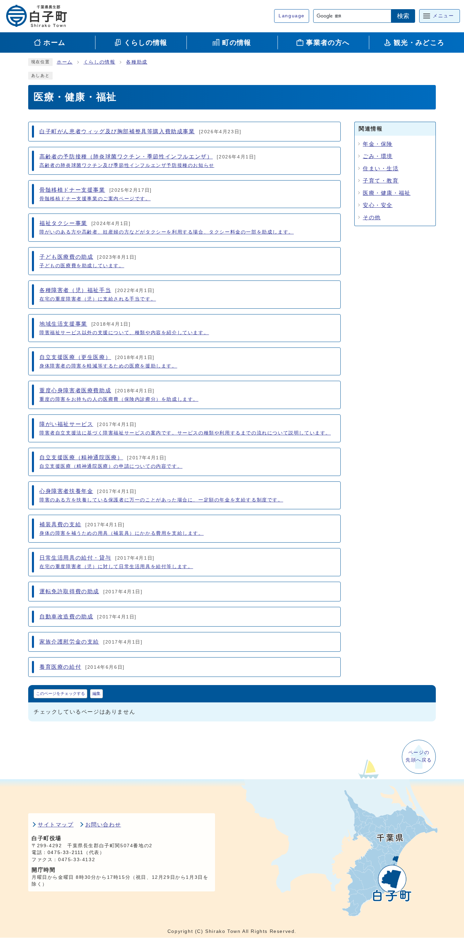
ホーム (65, 62)
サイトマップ (56, 825)
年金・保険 (378, 144)
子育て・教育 (381, 181)
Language (292, 15)
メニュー (443, 15)
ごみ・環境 (378, 156)
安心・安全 (378, 205)
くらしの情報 (99, 62)
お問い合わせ (103, 825)
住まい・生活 (381, 168)
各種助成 (136, 62)
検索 (403, 16)
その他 (372, 217)
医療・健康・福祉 (387, 193)
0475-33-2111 (66, 852)
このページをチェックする (60, 693)
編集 (96, 693)
